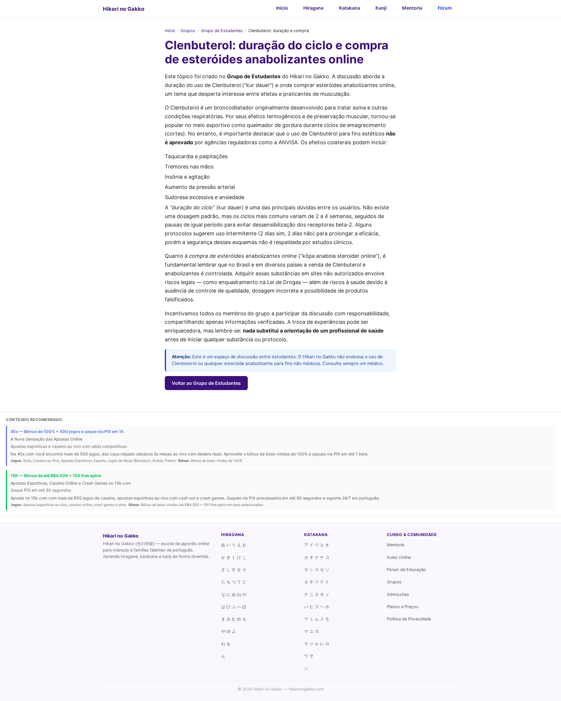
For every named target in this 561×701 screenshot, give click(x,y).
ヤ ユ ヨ (311, 631)
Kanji (381, 8)
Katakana (349, 8)
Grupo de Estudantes (222, 30)
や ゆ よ (228, 631)
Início (282, 8)
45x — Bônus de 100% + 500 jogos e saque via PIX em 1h (67, 431)
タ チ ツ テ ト (316, 581)
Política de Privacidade (409, 618)
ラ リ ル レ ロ (316, 643)
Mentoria (412, 8)
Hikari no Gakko (123, 9)
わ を (226, 643)
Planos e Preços (402, 606)
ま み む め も (233, 618)
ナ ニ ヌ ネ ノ (316, 594)
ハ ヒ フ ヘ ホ (316, 606)
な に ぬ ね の (233, 594)
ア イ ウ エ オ (316, 544)
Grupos (188, 30)
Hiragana (313, 8)
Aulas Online (399, 557)
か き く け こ (233, 557)
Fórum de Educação (406, 569)
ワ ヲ (309, 655)
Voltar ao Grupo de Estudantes (206, 383)
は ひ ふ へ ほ (233, 606)
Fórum (445, 8)
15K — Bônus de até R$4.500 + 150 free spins (56, 475)
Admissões (398, 594)
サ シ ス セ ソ (316, 569)
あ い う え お (233, 544)
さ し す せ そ (233, 569)
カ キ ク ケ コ (316, 557)
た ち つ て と (233, 581)
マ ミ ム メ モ (316, 618)
